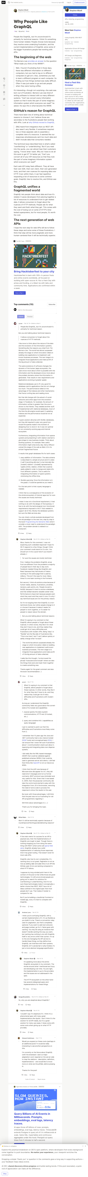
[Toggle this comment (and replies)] (15, 326)
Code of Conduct (30, 1079)
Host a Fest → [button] (19, 293)
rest (27, 31)
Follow (75, 15)
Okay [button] (5, 1174)
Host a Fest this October (72, 83)
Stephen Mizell (23, 10)
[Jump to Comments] (4, 86)
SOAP (25, 740)
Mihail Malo (22, 817)
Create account (79, 2)
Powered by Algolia (57, 2)
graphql (21, 31)
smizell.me (44, 11)
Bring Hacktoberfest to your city (34, 271)
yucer (20, 323)
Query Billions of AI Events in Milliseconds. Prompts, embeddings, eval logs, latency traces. (33, 1118)
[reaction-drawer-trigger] (4, 79)
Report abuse (41, 1079)
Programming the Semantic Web (37, 522)
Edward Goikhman (28, 1038)
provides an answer (36, 61)
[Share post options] (4, 105)
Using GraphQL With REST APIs (73, 40)
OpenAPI (36, 763)
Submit (21, 316)
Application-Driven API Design (75, 49)
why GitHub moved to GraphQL (41, 122)
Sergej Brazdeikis (24, 997)
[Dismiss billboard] (85, 1146)
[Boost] (4, 99)
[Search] (9, 2)
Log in (69, 2)
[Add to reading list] (4, 93)
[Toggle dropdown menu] (55, 241)
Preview (29, 316)
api (15, 31)
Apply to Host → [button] (71, 109)
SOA (49, 740)
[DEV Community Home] (3, 2)
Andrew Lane (26, 912)
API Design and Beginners (73, 57)
